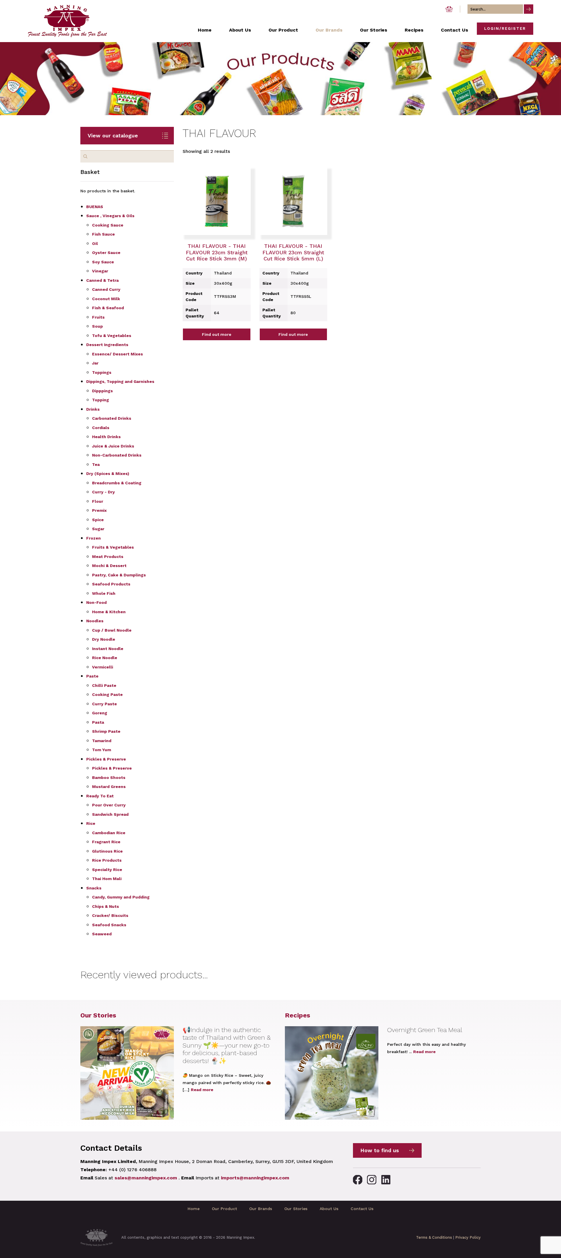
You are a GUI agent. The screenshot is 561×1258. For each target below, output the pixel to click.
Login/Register (505, 28)
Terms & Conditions (434, 1237)
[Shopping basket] (449, 9)
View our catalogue (113, 135)
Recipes (297, 1015)
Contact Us (362, 1208)
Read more (202, 1089)
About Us (329, 1208)
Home (194, 1208)
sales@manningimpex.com (146, 1178)
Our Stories (98, 1015)
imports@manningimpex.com (255, 1178)
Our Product (224, 1208)
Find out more (216, 334)
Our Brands (260, 1208)
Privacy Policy (468, 1237)
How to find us (379, 1150)
